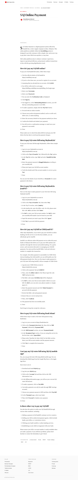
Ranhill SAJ (26, 49)
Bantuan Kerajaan (9, 463)
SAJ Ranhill (37, 7)
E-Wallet (66, 2)
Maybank (30, 461)
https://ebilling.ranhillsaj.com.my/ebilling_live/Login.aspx (38, 88)
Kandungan (23, 42)
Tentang (71, 2)
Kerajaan (61, 2)
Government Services (29, 7)
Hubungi (54, 466)
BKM (29, 466)
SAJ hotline (36, 434)
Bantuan (55, 2)
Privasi (53, 463)
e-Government (33, 439)
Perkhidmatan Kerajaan (10, 466)
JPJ (26, 442)
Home (21, 7)
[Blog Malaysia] (9, 2)
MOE (22, 442)
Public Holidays (50, 439)
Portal (39, 439)
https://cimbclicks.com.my (29, 267)
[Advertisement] (39, 30)
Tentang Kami (55, 461)
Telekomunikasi (8, 468)
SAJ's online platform (26, 59)
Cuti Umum (30, 472)
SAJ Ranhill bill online (33, 72)
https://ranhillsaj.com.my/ (29, 77)
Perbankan (49, 2)
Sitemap (53, 468)
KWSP (44, 439)
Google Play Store (44, 359)
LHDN (29, 468)
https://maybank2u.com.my (29, 151)
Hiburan (6, 472)
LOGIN (52, 83)
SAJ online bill (39, 133)
